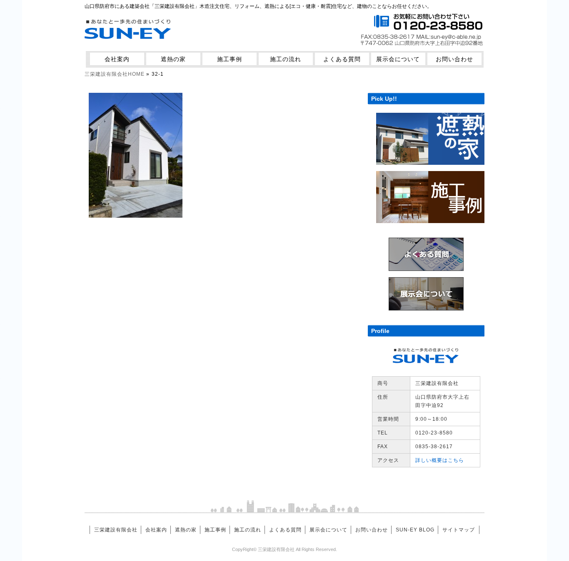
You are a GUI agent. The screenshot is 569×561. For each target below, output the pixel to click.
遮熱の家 (173, 59)
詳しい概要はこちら (439, 460)
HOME (115, 74)
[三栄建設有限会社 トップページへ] (128, 44)
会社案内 (117, 59)
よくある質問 (342, 59)
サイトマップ (458, 530)
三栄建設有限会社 (115, 530)
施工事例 (229, 59)
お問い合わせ (454, 59)
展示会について (398, 59)
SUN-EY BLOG (415, 530)
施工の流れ (285, 59)
